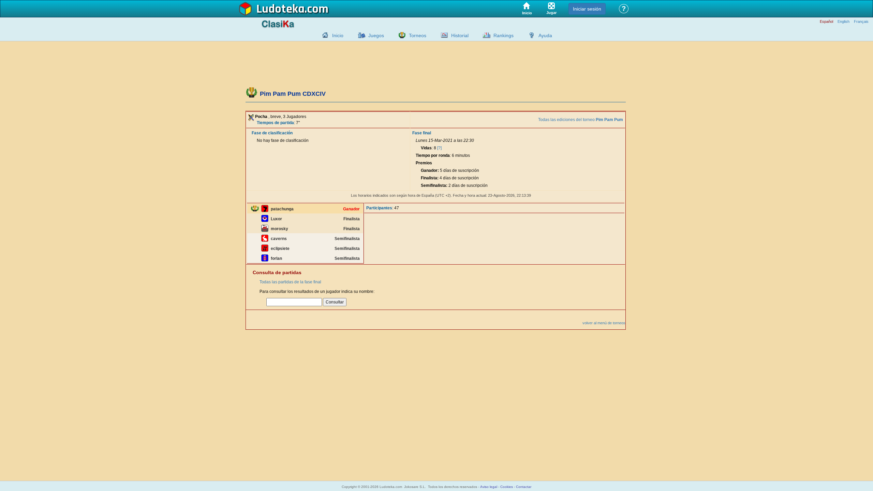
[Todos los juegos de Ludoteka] (359, 35)
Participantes (379, 208)
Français (861, 22)
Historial (460, 35)
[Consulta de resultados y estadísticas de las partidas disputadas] (442, 35)
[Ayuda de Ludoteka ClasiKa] (529, 35)
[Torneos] (400, 35)
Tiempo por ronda (433, 155)
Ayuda (545, 35)
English (843, 22)
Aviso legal (488, 487)
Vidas (426, 148)
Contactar (523, 487)
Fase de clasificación (272, 133)
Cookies (506, 487)
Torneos (417, 35)
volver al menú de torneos (603, 323)
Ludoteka (280, 9)
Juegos (376, 35)
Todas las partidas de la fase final (290, 282)
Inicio (337, 35)
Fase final (421, 133)
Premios (424, 163)
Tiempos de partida (275, 122)
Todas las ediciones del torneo (580, 119)
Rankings (503, 35)
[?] (439, 148)
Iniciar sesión (587, 9)
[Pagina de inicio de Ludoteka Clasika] (323, 35)
